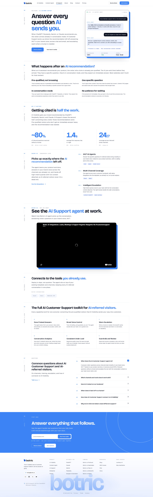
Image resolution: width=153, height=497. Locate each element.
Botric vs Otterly (87, 473)
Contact (77, 3)
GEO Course (103, 465)
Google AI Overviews (72, 473)
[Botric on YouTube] (36, 476)
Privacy (76, 493)
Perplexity (68, 471)
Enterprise (52, 471)
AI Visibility (40, 3)
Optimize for (70, 459)
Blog (71, 3)
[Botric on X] (32, 476)
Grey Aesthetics (120, 465)
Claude (68, 465)
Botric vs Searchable (88, 465)
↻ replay (124, 12)
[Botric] (28, 3)
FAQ (101, 468)
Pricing (84, 3)
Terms (81, 493)
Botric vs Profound (88, 462)
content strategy (43, 345)
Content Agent (50, 3)
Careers (87, 493)
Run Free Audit (64, 436)
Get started (50, 445)
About (66, 3)
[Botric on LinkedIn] (29, 476)
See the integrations (38, 184)
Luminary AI (119, 462)
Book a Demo (113, 3)
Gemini (68, 468)
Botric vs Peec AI (87, 468)
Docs (101, 471)
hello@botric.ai (31, 472)
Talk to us (35, 380)
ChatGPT (68, 462)
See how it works (52, 49)
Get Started (124, 3)
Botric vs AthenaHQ (88, 471)
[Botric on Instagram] (25, 476)
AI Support (59, 3)
